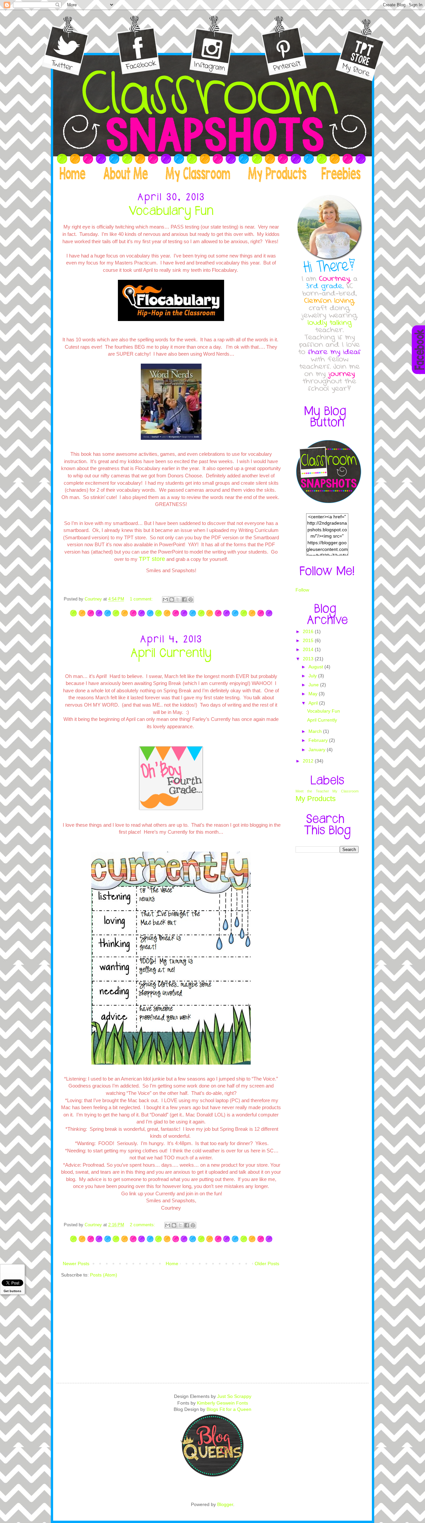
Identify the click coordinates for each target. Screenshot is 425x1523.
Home (172, 1263)
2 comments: (143, 1225)
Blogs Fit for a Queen (229, 1409)
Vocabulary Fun (323, 711)
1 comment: (142, 599)
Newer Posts (76, 1263)
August (316, 666)
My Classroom (345, 791)
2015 (309, 640)
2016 (309, 631)
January (317, 749)
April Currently (322, 720)
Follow (302, 589)
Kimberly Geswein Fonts (222, 1403)
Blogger (225, 1504)
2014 (309, 649)
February (318, 740)
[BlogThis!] (171, 599)
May (313, 693)
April (313, 703)
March (315, 731)
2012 (309, 760)
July (313, 675)
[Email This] (165, 599)
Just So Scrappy (234, 1396)
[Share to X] (178, 599)
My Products (316, 798)
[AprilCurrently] (171, 652)
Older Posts (267, 1263)
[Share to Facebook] (184, 599)
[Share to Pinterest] (190, 599)
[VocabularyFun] (170, 211)
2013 (309, 658)
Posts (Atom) (103, 1274)
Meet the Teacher (312, 791)
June (314, 684)
